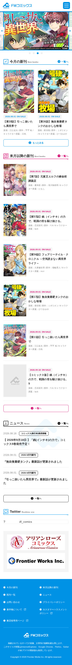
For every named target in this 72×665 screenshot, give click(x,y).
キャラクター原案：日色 (14, 134)
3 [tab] (38, 53)
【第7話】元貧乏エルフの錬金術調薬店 (47, 178)
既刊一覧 (11, 595)
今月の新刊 (12, 587)
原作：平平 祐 (25, 130)
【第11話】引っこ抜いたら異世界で (48, 339)
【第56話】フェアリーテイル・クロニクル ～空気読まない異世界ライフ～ (48, 259)
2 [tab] (34, 53)
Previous (4, 31)
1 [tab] (30, 53)
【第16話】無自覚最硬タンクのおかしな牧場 (52, 123)
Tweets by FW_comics (18, 521)
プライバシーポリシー (54, 602)
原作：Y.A (48, 225)
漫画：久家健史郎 (36, 268)
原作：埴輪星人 (53, 268)
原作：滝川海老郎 (50, 185)
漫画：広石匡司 (35, 225)
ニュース (47, 595)
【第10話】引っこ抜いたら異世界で (18, 123)
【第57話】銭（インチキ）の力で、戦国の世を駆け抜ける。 (47, 219)
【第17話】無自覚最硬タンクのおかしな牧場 (48, 299)
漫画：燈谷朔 (44, 130)
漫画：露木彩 (34, 185)
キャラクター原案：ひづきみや (52, 134)
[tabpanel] (36, 31)
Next (68, 31)
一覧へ (64, 61)
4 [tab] (42, 53)
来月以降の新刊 (50, 587)
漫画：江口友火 (10, 130)
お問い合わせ (13, 602)
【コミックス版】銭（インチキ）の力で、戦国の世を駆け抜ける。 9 (48, 379)
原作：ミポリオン (59, 130)
